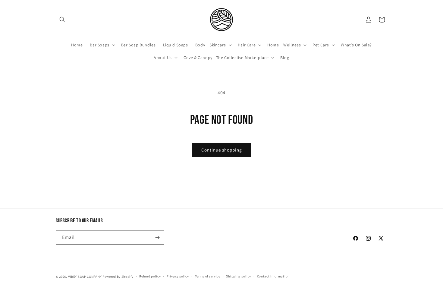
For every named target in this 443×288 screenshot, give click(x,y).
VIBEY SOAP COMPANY (85, 276)
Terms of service (207, 276)
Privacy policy (178, 276)
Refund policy (150, 276)
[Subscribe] (157, 237)
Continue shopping (221, 150)
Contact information (273, 276)
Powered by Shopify (118, 276)
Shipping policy (238, 276)
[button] (62, 19)
